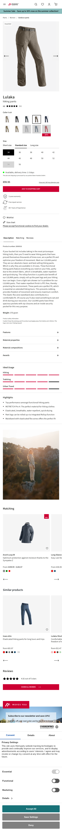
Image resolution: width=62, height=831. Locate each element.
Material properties (11, 340)
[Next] (55, 56)
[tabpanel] (31, 158)
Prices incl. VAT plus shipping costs (49, 182)
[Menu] (4, 4)
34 (8, 152)
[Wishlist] (42, 4)
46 (20, 158)
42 (53, 152)
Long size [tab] (34, 145)
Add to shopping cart (31, 189)
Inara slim (7, 636)
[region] (31, 56)
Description (8, 237)
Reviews (29, 237)
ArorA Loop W (9, 555)
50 (42, 158)
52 (53, 158)
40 (42, 152)
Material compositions (13, 347)
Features (6, 332)
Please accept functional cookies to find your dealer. (26, 226)
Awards (6, 355)
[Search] (36, 4)
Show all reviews (28, 687)
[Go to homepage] (13, 4)
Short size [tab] (7, 145)
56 (20, 164)
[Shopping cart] (55, 4)
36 (20, 152)
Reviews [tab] (8, 671)
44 (8, 158)
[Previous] (6, 56)
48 (31, 158)
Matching (20, 237)
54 (10, 164)
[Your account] (49, 4)
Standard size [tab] (21, 145)
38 (31, 152)
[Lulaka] (31, 56)
